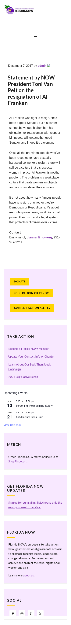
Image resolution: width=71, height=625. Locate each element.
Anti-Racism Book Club (29, 417)
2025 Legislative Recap (23, 376)
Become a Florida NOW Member (28, 348)
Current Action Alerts (32, 307)
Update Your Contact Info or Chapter (31, 356)
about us (28, 575)
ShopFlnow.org (17, 461)
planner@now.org (39, 237)
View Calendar (12, 425)
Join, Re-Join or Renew (31, 293)
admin (42, 65)
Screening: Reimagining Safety (34, 405)
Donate (20, 281)
